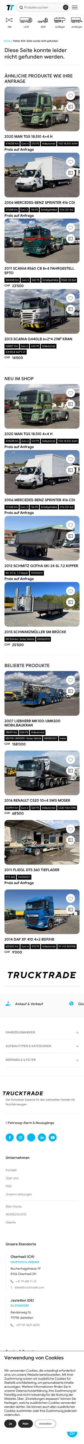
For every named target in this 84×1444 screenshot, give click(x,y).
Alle (9, 26)
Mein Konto (14, 1206)
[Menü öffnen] (75, 7)
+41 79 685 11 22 (26, 1281)
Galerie (11, 1222)
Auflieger (59, 26)
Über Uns (12, 1178)
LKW (26, 26)
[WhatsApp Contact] (72, 1432)
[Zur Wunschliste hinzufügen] (70, 95)
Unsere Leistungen (19, 1194)
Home (7, 40)
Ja (10, 1423)
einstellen (45, 1423)
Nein (25, 1423)
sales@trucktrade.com (29, 1287)
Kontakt (11, 1170)
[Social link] (10, 1137)
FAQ (9, 1186)
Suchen (21, 7)
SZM (43, 26)
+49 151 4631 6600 (28, 1325)
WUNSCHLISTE (16, 1214)
